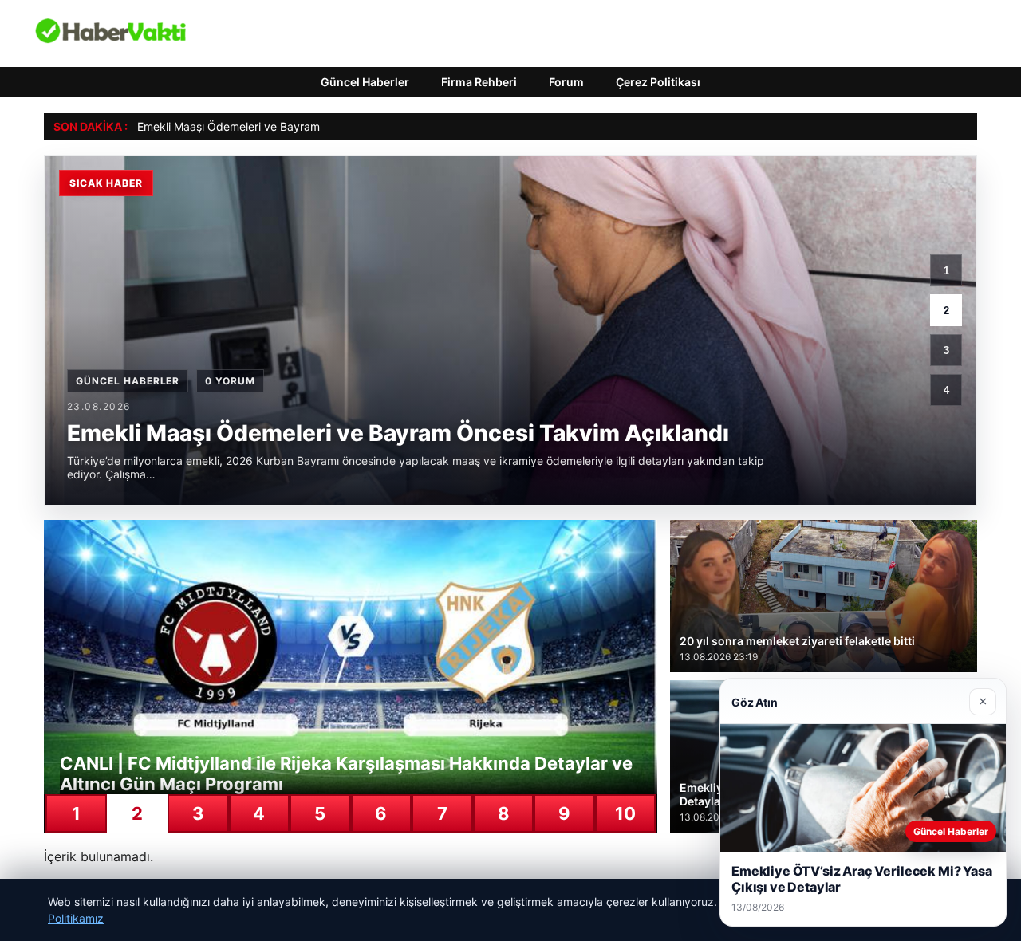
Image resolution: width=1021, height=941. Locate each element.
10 (625, 813)
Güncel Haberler (365, 82)
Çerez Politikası (658, 82)
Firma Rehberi (479, 82)
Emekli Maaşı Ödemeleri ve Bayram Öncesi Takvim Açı (278, 126)
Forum (566, 82)
